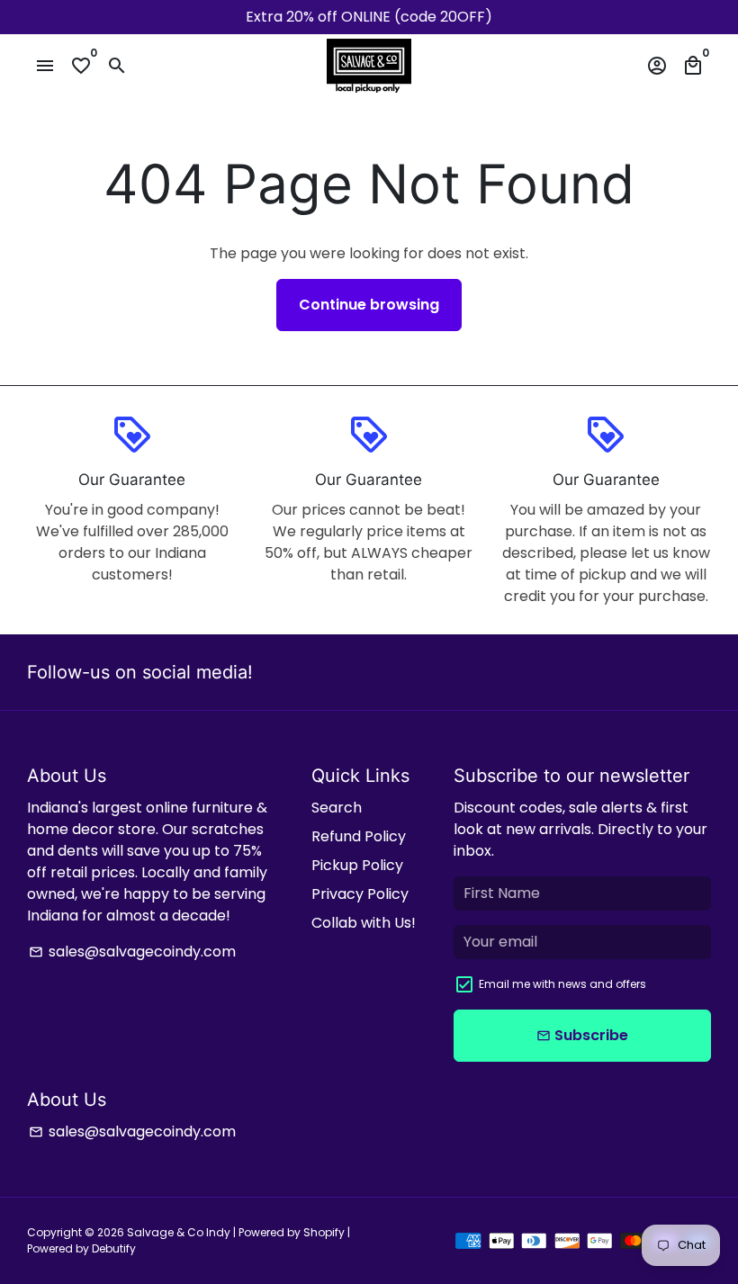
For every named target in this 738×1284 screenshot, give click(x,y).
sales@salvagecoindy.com (132, 951)
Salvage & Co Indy (180, 1232)
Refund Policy (358, 836)
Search (336, 807)
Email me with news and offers (562, 984)
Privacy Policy (360, 894)
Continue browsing (369, 304)
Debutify (114, 1248)
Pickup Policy (357, 865)
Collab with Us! (363, 922)
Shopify (324, 1232)
